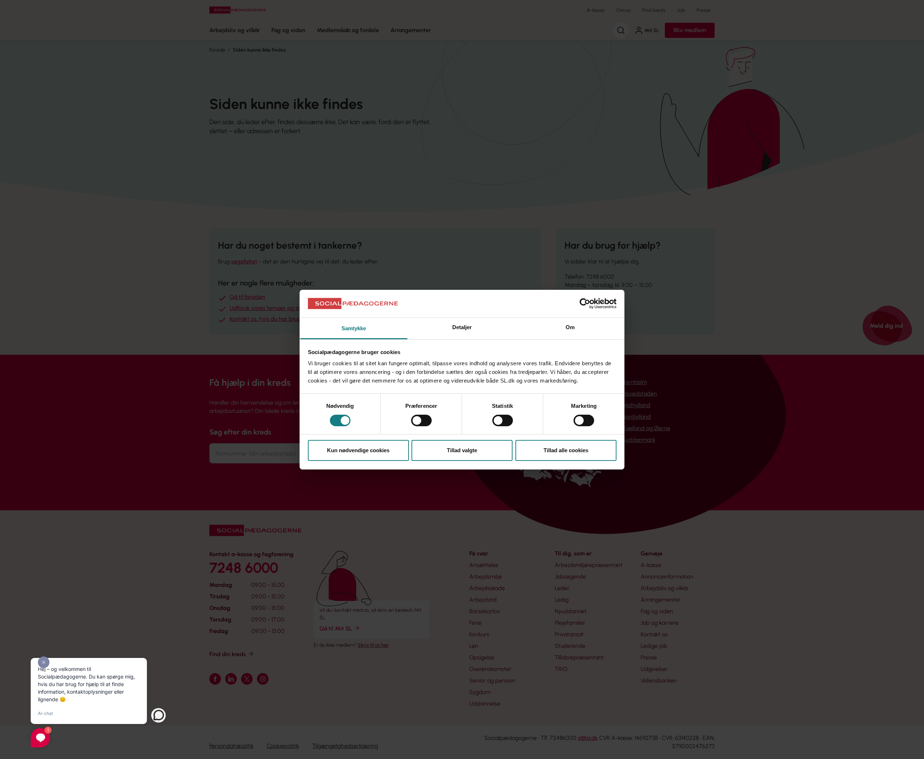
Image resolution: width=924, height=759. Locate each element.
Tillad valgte (462, 450)
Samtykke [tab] (353, 328)
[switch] (421, 420)
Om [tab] (570, 327)
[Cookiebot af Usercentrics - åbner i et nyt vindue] (584, 303)
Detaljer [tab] (462, 327)
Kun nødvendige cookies (358, 450)
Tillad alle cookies (566, 450)
